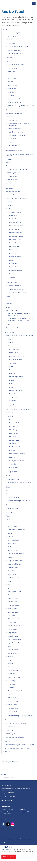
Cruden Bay (13, 430)
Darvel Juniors (12, 574)
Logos (10, 142)
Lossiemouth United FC (17, 454)
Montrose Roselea (15, 270)
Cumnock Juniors (13, 567)
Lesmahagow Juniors (15, 639)
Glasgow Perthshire (14, 591)
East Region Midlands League (16, 198)
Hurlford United (13, 602)
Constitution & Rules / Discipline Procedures (18, 124)
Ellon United (13, 373)
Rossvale (11, 667)
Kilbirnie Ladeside (14, 619)
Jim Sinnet (11, 82)
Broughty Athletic (15, 222)
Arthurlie (10, 533)
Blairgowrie (13, 215)
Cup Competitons (12, 282)
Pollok (10, 660)
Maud (11, 387)
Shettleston (12, 674)
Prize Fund (9, 184)
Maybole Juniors (13, 650)
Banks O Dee (13, 353)
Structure (9, 40)
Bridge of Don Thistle (16, 356)
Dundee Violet (14, 246)
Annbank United (13, 523)
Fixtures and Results (13, 191)
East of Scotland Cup (15, 286)
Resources (9, 117)
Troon (10, 694)
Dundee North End (15, 239)
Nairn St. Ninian (14, 467)
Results (8, 162)
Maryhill (10, 646)
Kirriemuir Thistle (15, 257)
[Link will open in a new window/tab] (3, 824)
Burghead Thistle (15, 426)
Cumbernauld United (15, 564)
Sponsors (9, 58)
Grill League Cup (13, 479)
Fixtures (9, 159)
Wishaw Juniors (13, 708)
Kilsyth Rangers (13, 622)
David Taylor (12, 92)
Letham (11, 260)
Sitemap (7, 752)
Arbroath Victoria (15, 212)
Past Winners (12, 176)
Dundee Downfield (15, 233)
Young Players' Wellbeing (16, 135)
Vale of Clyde (12, 698)
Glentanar (12, 443)
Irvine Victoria (12, 609)
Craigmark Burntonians (15, 560)
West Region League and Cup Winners (21, 106)
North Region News (13, 497)
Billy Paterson (12, 85)
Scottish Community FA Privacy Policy (17, 748)
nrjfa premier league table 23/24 (19, 501)
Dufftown (12, 437)
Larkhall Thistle (13, 636)
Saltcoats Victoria (13, 670)
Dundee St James (15, 243)
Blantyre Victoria (13, 550)
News (6, 720)
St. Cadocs (11, 684)
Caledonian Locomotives (16, 554)
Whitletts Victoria (13, 701)
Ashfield (10, 536)
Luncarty (11, 75)
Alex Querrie (12, 78)
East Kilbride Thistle (14, 578)
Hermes (12, 380)
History (8, 61)
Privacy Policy (5, 842)
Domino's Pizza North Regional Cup (20, 483)
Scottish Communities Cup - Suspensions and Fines (20, 155)
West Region (9, 512)
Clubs (8, 110)
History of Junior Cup (15, 99)
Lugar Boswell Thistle (15, 643)
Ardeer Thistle (12, 526)
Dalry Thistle (12, 571)
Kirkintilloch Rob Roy (14, 626)
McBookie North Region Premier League (20, 335)
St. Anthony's (12, 681)
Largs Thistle (12, 633)
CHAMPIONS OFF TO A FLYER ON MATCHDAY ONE (19, 314)
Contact (8, 324)
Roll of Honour (11, 36)
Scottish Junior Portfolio (16, 64)
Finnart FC (11, 581)
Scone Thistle (13, 274)
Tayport (12, 277)
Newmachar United (15, 390)
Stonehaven (13, 397)
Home (5, 29)
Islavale (11, 383)
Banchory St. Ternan (16, 423)
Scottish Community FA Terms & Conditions (19, 745)
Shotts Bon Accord (14, 677)
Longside (12, 450)
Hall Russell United (15, 447)
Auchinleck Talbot (13, 540)
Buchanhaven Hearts (16, 359)
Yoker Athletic (12, 711)
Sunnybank (12, 401)
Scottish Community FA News (16, 723)
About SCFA (25, 812)
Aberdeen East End (15, 349)
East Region (9, 188)
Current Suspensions (13, 328)
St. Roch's (11, 687)
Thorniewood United (15, 691)
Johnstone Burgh (13, 612)
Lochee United (14, 267)
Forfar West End (14, 253)
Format (8, 166)
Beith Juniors (12, 543)
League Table (10, 195)
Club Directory (12, 146)
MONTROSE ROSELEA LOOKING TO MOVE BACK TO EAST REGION (20, 319)
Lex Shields (11, 95)
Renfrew (11, 663)
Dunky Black (12, 88)
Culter (11, 366)
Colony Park (13, 363)
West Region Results (15, 102)
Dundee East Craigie (16, 236)
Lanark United (12, 629)
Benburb (11, 547)
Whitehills (12, 464)
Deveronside (13, 433)
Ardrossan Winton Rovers (16, 530)
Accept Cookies (8, 857)
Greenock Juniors (13, 598)
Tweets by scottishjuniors (10, 762)
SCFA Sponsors (8, 809)
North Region (9, 332)
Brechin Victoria (14, 219)
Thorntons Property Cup (16, 289)
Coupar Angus (14, 229)
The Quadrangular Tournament (18, 47)
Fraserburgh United (16, 377)
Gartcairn (11, 584)
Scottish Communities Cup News (17, 169)
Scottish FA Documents (15, 132)
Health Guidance (13, 139)
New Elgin (12, 457)
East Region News (12, 310)
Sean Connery (12, 68)
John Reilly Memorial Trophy (17, 292)
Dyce (11, 370)
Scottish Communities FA (13, 3)
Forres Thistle (14, 440)
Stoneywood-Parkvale (16, 461)
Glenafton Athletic (14, 595)
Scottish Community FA (12, 33)
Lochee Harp (13, 263)
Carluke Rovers (13, 557)
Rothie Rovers (14, 394)
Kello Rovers (12, 615)
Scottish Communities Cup (13, 151)
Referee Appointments (14, 113)
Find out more (6, 849)
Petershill (11, 657)
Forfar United (13, 250)
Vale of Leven (12, 705)
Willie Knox (11, 71)
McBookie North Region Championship (19, 409)
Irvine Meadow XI (14, 605)
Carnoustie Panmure (16, 226)
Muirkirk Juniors (13, 653)
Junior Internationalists (15, 53)
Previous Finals (13, 180)
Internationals (10, 43)
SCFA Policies (12, 120)
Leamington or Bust (14, 50)
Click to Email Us (6, 800)
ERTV (8, 307)
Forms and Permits (14, 128)
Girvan (10, 588)
